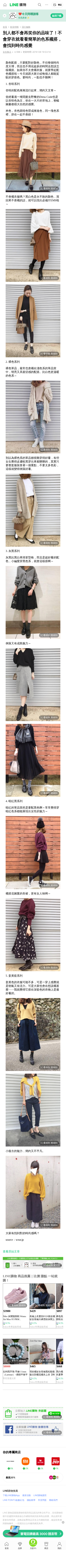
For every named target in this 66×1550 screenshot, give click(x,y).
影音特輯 (14, 27)
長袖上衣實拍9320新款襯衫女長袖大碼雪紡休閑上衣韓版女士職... (42, 1318)
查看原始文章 (11, 1251)
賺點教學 (31, 1500)
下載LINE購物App (11, 1495)
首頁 (5, 27)
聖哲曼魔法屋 (9, 1378)
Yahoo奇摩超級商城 (12, 1327)
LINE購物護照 (39, 1495)
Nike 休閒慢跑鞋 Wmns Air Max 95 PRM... (14, 1318)
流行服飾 (26, 27)
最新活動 (26, 1495)
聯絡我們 (53, 1500)
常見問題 (42, 1500)
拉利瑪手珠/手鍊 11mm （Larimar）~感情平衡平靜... (15, 1373)
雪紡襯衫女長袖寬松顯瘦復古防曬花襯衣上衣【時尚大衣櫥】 (42, 1373)
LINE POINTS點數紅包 (13, 1500)
